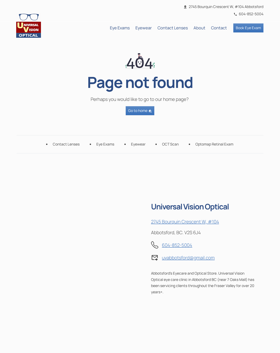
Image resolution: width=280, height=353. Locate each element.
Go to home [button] (138, 110)
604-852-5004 (177, 245)
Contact (219, 28)
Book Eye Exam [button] (248, 27)
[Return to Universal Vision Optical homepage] (28, 25)
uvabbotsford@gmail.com (188, 257)
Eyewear (143, 28)
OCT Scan (170, 144)
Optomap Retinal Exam (214, 144)
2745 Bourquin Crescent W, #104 (185, 221)
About (199, 28)
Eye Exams (120, 28)
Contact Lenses (173, 28)
